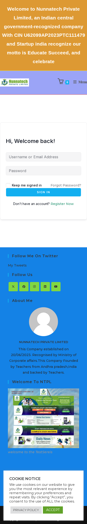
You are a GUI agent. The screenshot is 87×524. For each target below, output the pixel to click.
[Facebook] (24, 286)
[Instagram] (34, 286)
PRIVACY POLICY (26, 510)
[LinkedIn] (45, 286)
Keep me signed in (27, 185)
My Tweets (17, 265)
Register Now (62, 204)
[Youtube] (56, 286)
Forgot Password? (66, 185)
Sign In (43, 192)
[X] (13, 286)
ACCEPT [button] (53, 510)
